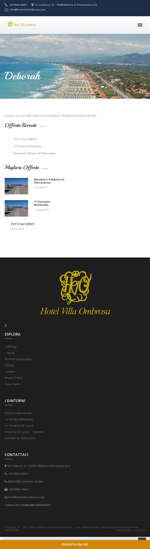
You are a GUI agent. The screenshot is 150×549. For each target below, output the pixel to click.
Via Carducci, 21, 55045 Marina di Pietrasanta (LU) (38, 466)
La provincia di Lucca (19, 425)
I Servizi (10, 353)
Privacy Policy (14, 378)
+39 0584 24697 (18, 489)
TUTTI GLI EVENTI (25, 139)
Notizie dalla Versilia (18, 413)
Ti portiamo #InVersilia (27, 146)
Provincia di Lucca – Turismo (24, 432)
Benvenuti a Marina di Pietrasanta (34, 153)
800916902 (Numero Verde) (25, 481)
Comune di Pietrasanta (20, 438)
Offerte (9, 365)
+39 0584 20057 (18, 473)
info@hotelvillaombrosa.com (26, 497)
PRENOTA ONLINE (75, 544)
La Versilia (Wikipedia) (19, 419)
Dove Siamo (13, 384)
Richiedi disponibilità (18, 359)
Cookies (10, 371)
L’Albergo (11, 346)
